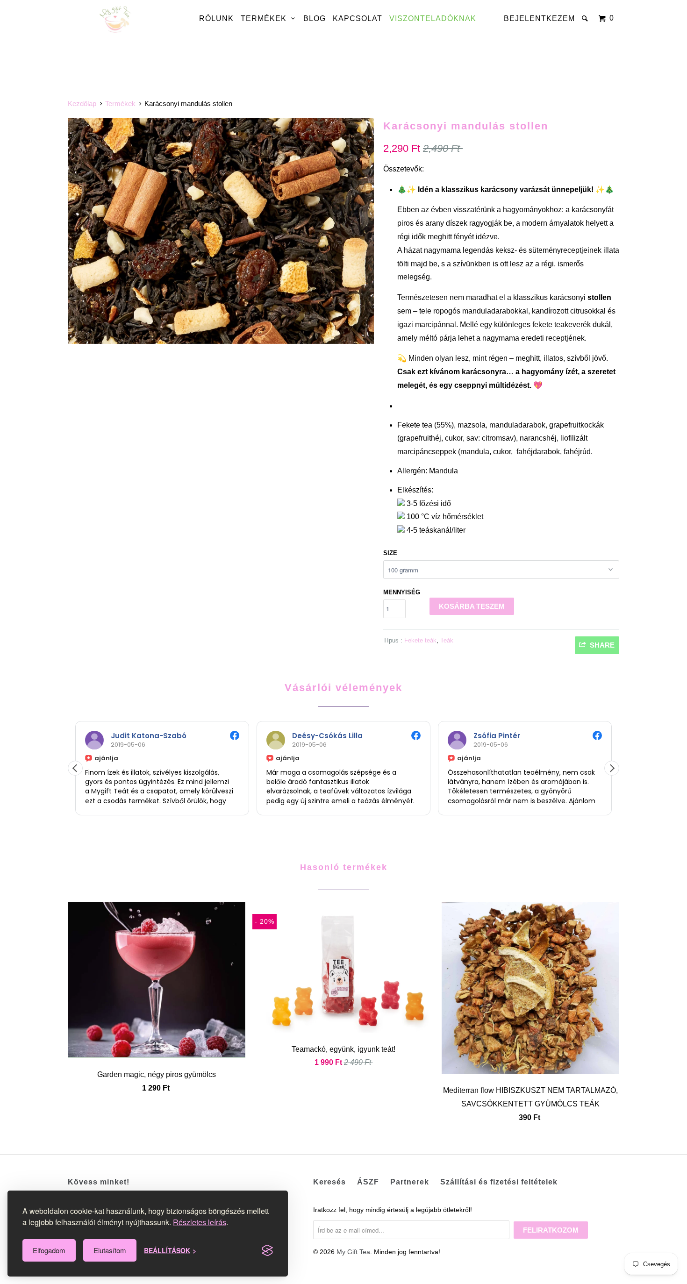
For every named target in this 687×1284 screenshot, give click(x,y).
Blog (314, 18)
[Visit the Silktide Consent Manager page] (267, 1250)
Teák (446, 640)
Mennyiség (401, 592)
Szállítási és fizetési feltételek (499, 1182)
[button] (612, 768)
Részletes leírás (199, 1222)
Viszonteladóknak (432, 18)
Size (390, 552)
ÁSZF (368, 1182)
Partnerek (409, 1182)
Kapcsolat (357, 18)
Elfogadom (49, 1250)
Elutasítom (109, 1250)
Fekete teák (420, 640)
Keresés (329, 1182)
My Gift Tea (353, 1251)
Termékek (266, 18)
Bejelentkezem (539, 18)
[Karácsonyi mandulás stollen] (221, 231)
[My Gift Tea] (115, 19)
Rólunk (216, 18)
